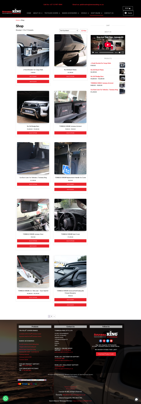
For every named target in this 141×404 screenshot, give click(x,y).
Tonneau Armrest (24, 354)
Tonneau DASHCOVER (25, 357)
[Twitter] (107, 340)
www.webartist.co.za (78, 395)
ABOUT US (36, 13)
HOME (29, 13)
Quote (130, 13)
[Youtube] (111, 340)
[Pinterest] (104, 340)
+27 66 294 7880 (59, 358)
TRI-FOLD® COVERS (51, 13)
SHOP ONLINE (95, 13)
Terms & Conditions (70, 387)
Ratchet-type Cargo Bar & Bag (27, 349)
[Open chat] (136, 399)
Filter (84, 30)
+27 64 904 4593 (59, 366)
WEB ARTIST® (67, 395)
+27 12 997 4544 (27, 365)
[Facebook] (100, 340)
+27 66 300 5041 (26, 370)
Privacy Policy (70, 389)
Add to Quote (33, 81)
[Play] (93, 52)
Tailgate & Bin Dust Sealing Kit (27, 346)
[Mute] (120, 52)
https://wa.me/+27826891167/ (82, 401)
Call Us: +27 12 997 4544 (53, 4)
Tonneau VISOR (23, 359)
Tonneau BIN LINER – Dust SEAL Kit (29, 352)
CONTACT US (108, 13)
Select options (70, 76)
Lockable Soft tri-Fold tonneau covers (30, 334)
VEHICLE (84, 13)
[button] (37, 13)
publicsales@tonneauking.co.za (64, 352)
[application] (108, 44)
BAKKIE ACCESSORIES (69, 13)
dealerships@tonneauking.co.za (64, 368)
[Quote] (126, 13)
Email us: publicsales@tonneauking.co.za (88, 4)
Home (18, 20)
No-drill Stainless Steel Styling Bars (29, 344)
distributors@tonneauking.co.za (64, 360)
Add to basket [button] (33, 76)
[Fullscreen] (123, 52)
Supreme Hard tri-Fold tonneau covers (30, 336)
